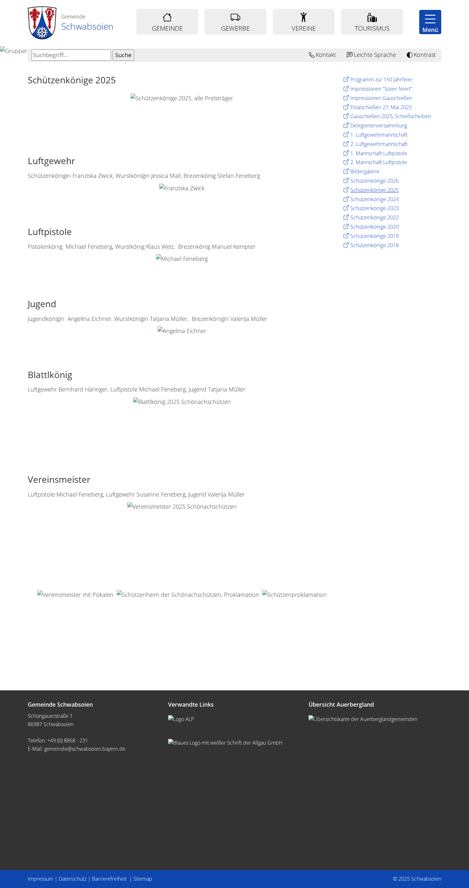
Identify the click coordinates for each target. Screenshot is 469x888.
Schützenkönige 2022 (374, 217)
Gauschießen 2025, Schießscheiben (390, 116)
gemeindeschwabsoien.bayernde (84, 748)
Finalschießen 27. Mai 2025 (381, 107)
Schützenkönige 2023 (374, 208)
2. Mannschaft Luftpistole (378, 162)
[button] (430, 22)
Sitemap (142, 878)
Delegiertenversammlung (378, 125)
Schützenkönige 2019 (374, 235)
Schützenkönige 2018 (374, 245)
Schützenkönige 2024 (374, 199)
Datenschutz (72, 878)
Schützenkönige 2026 (374, 180)
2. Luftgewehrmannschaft (378, 144)
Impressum (40, 878)
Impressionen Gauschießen (381, 98)
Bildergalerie (364, 171)
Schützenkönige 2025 (374, 190)
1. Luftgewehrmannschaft (378, 134)
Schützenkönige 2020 (374, 226)
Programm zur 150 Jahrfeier (381, 79)
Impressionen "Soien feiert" (381, 88)
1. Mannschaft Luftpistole (378, 153)
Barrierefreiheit (110, 878)
